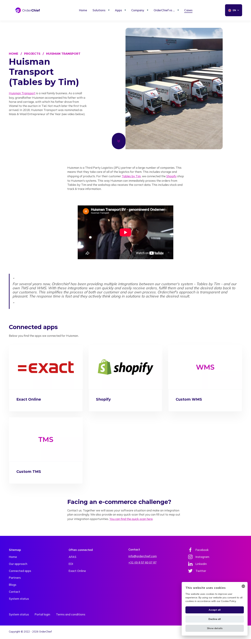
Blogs (12, 584)
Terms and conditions (70, 614)
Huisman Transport (63, 53)
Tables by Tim (131, 176)
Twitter (201, 571)
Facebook (202, 550)
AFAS (72, 557)
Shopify (171, 176)
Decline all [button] (214, 619)
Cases (188, 10)
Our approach (18, 564)
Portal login (42, 614)
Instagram (202, 557)
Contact (14, 591)
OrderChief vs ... (164, 10)
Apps (118, 10)
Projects (32, 53)
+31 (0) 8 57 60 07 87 (142, 562)
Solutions (99, 10)
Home (83, 10)
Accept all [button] (215, 609)
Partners (15, 577)
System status (19, 598)
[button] (214, 628)
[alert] (215, 609)
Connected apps (20, 571)
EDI (71, 564)
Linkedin (201, 564)
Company (137, 10)
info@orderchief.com (142, 556)
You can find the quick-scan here (131, 519)
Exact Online (77, 571)
